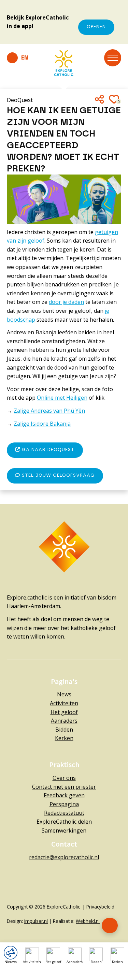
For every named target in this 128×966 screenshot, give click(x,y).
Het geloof (64, 712)
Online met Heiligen (62, 397)
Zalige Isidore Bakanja (42, 423)
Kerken (64, 738)
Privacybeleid (100, 906)
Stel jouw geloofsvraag (57, 475)
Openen (96, 27)
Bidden (64, 729)
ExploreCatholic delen (64, 821)
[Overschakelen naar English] (17, 57)
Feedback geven (64, 795)
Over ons (64, 778)
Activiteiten (64, 703)
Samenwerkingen (64, 830)
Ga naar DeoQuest (47, 450)
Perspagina (64, 804)
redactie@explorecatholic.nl (64, 857)
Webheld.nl (88, 921)
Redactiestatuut (64, 812)
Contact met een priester (64, 786)
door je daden (66, 302)
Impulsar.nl (36, 921)
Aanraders (64, 720)
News (64, 694)
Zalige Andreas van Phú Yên (49, 410)
